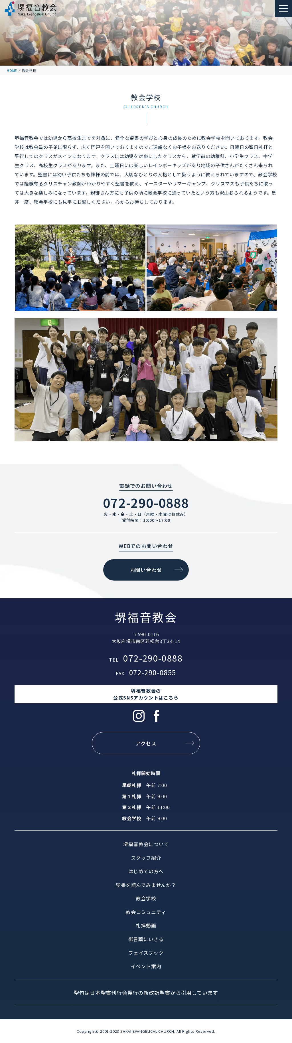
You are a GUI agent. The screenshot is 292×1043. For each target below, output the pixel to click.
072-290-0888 (146, 502)
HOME (12, 70)
